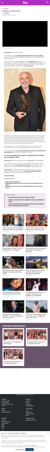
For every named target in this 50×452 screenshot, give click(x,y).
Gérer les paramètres (20, 449)
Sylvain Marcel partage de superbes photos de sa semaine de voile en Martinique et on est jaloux (26, 204)
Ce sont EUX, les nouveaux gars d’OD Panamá (13, 342)
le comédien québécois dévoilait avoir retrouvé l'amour (29, 55)
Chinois (27, 402)
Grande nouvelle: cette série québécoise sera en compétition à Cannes (26, 200)
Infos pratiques (5, 423)
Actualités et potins (6, 400)
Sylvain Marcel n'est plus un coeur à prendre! (21, 197)
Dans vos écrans (5, 402)
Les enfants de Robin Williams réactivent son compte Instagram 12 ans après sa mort (12, 316)
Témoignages (29, 412)
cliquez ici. (34, 445)
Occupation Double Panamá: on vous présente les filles (36, 342)
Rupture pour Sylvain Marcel (12, 181)
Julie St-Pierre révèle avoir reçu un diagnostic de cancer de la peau (36, 228)
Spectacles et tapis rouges (7, 404)
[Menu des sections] (2, 2)
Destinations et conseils (31, 420)
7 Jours (21, 61)
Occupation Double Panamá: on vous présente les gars (13, 362)
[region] (25, 441)
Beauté (3, 426)
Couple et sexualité (30, 413)
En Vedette (5, 8)
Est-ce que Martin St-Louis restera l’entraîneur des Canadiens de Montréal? (36, 250)
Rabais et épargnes (6, 421)
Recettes (3, 410)
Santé (27, 410)
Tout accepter (29, 449)
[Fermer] (47, 433)
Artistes (3, 405)
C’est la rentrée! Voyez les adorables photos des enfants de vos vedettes (13, 228)
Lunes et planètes (29, 405)
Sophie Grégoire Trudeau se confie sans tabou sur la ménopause (12, 249)
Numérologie (28, 404)
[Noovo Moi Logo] (25, 2)
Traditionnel (28, 400)
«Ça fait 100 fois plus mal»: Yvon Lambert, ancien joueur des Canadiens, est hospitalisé (35, 294)
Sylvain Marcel (33, 61)
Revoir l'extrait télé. (9, 175)
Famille (27, 415)
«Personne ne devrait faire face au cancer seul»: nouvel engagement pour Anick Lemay (36, 316)
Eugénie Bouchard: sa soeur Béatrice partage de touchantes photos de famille (13, 272)
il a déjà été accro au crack (23, 165)
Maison (3, 424)
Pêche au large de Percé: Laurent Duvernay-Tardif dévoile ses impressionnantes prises (35, 272)
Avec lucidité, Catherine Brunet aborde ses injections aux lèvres (11, 293)
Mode (3, 427)
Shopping (4, 420)
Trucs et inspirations (6, 412)
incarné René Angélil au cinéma (33, 171)
